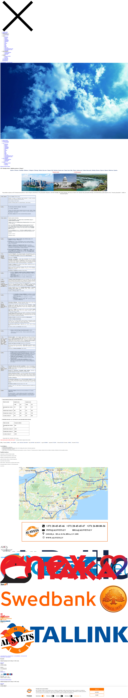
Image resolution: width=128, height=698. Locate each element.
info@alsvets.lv (2, 656)
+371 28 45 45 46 (5, 58)
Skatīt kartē (2, 662)
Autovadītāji (6, 50)
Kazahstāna (6, 37)
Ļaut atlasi (97, 692)
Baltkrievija (6, 36)
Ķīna (5, 44)
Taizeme (5, 43)
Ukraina (5, 38)
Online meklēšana (5, 158)
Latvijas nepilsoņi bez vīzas (8, 48)
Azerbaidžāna (6, 40)
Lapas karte (6, 164)
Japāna (5, 45)
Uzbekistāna (6, 39)
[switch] (52, 696)
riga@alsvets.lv (8, 656)
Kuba (5, 152)
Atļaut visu (97, 689)
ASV (5, 42)
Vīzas (3, 143)
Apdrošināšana (6, 53)
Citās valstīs (6, 47)
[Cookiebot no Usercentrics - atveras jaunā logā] (29, 696)
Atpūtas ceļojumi (5, 32)
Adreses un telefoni (7, 56)
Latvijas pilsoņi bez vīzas (8, 49)
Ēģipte (5, 46)
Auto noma (6, 54)
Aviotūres (8, 166)
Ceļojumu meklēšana (7, 52)
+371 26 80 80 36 (5, 59)
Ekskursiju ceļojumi (5, 141)
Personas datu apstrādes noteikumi (5, 679)
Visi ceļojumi (6, 142)
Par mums (6, 163)
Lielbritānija (6, 41)
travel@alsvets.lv (5, 60)
